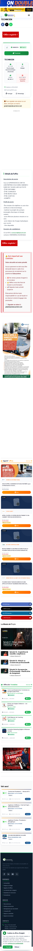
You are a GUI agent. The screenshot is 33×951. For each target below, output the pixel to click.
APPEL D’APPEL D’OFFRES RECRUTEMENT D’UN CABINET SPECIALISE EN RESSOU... (15, 516)
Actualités (7, 883)
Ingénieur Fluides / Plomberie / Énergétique (17, 820)
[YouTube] (12, 874)
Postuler (17, 53)
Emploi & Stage (8, 885)
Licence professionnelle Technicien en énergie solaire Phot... (18, 690)
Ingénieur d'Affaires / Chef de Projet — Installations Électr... (19, 805)
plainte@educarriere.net (13, 307)
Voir (18, 492)
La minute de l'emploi (10, 890)
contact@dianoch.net (18, 233)
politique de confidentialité (15, 943)
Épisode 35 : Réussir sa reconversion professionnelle (19, 661)
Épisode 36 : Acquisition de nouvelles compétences (19, 653)
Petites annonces (9, 906)
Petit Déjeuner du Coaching (15, 717)
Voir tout (28, 461)
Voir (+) (28, 799)
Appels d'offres (8, 888)
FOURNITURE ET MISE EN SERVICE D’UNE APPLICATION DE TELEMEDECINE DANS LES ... (15, 582)
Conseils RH (7, 911)
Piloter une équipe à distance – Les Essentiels (17, 704)
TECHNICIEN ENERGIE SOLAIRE (17, 835)
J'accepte (8, 947)
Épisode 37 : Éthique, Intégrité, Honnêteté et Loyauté (13, 643)
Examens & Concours (10, 892)
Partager (9, 93)
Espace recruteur (8, 916)
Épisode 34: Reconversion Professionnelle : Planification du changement (20, 671)
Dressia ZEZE (8, 645)
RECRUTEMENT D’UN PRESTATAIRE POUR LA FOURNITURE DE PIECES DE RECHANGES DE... (15, 549)
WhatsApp (21, 93)
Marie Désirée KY (16, 656)
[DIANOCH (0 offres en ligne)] (7, 47)
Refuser (17, 947)
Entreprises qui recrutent (11, 908)
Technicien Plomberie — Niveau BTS (19, 791)
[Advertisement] (16, 139)
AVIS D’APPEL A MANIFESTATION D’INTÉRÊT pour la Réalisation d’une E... (16, 484)
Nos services (7, 904)
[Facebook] (4, 874)
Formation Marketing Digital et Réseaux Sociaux (18, 730)
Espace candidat (8, 913)
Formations (7, 895)
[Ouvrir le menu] (29, 15)
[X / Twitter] (17, 874)
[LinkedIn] (8, 874)
